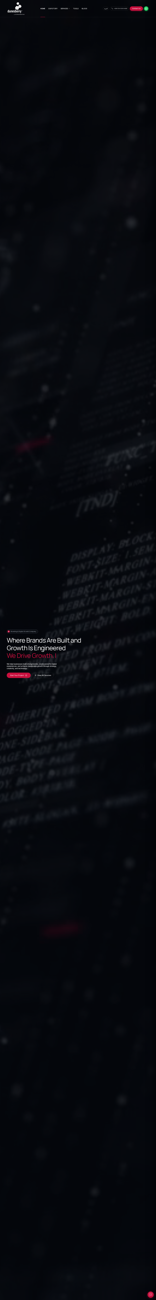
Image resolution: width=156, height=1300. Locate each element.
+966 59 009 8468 (120, 8)
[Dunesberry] (16, 8)
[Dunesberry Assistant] (151, 1295)
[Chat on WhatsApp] (146, 8)
